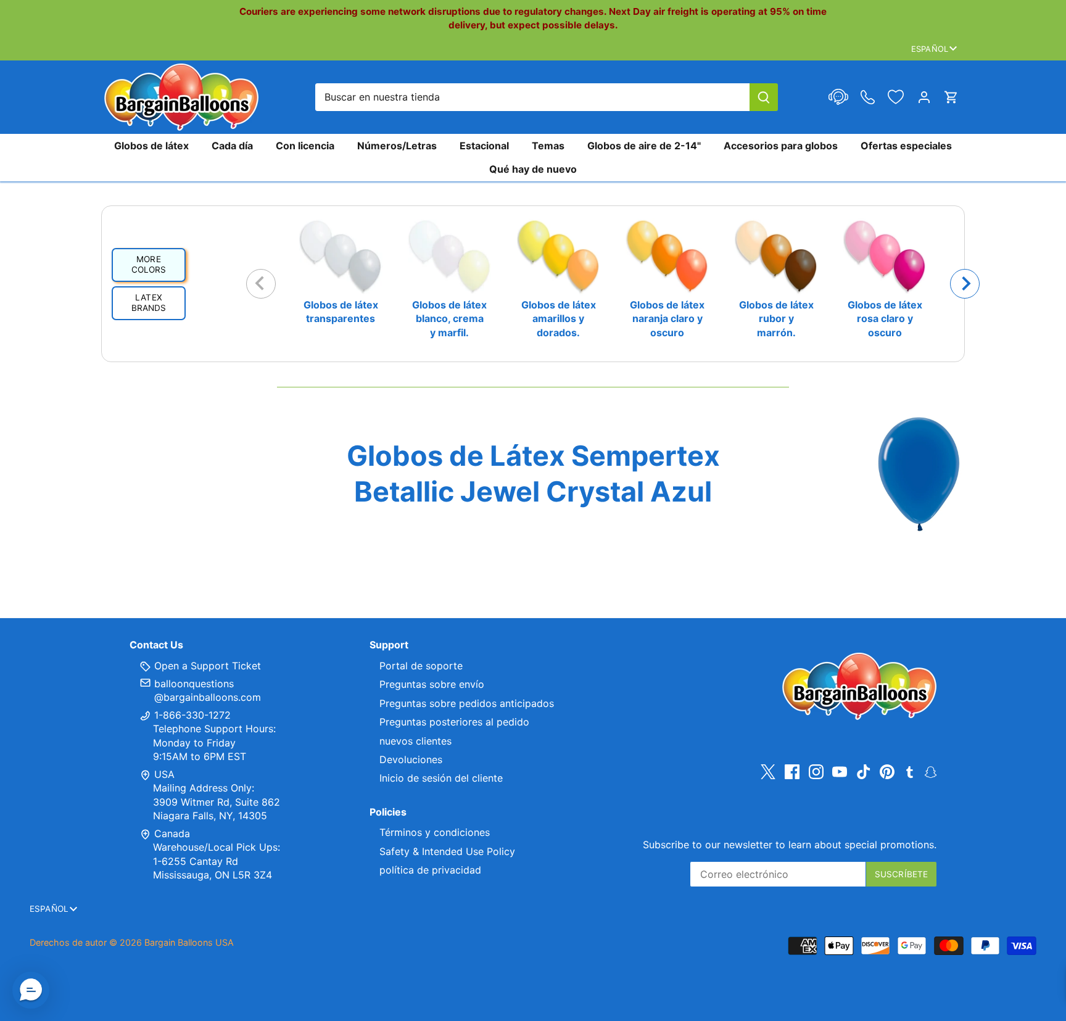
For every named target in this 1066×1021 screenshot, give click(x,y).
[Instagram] (816, 772)
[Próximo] (965, 284)
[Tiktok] (863, 772)
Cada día (232, 145)
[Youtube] (839, 772)
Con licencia (305, 145)
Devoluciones (410, 759)
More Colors (149, 264)
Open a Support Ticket (206, 665)
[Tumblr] (909, 771)
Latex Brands (149, 302)
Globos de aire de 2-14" (644, 145)
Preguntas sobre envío (431, 684)
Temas (548, 145)
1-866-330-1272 (191, 715)
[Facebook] (792, 772)
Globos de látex (151, 145)
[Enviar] (764, 97)
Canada (172, 833)
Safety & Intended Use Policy (447, 851)
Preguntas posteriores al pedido (454, 722)
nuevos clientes (415, 741)
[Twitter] (768, 772)
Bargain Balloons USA (189, 942)
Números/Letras (397, 145)
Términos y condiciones (434, 832)
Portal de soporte (421, 665)
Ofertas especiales (906, 145)
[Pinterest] (887, 772)
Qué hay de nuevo (533, 169)
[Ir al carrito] (951, 97)
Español (929, 49)
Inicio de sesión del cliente (441, 778)
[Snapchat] (930, 771)
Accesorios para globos (781, 145)
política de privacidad (430, 870)
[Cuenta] (924, 97)
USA (164, 774)
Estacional (484, 145)
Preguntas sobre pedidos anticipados (466, 703)
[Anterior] (261, 284)
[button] (30, 990)
